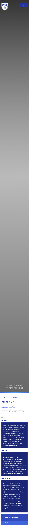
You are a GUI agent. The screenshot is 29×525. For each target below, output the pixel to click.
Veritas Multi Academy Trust (8, 407)
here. (2, 413)
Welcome (7, 522)
